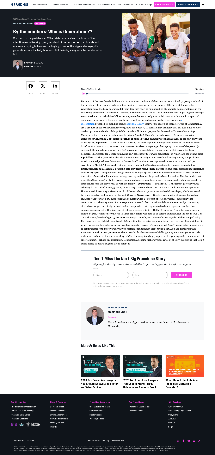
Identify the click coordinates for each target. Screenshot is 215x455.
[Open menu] (202, 5)
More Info (199, 89)
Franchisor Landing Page (139, 407)
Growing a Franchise (36, 19)
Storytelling (173, 415)
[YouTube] (188, 441)
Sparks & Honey (135, 123)
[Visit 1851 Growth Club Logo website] (36, 424)
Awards (53, 427)
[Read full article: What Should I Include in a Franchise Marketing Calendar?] (185, 366)
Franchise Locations (19, 419)
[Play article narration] (83, 94)
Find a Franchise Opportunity (23, 407)
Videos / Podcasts (97, 419)
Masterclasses (96, 415)
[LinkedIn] (194, 441)
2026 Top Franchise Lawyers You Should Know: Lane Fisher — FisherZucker (99, 383)
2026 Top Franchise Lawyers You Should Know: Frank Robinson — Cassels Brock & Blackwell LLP (141, 383)
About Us (172, 419)
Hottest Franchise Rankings (23, 411)
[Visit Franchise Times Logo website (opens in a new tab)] (21, 424)
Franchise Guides (97, 411)
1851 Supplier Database (100, 407)
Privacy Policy (93, 441)
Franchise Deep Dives (20, 415)
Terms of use (118, 441)
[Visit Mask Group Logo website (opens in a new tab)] (28, 424)
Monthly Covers (57, 423)
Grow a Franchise (188, 5)
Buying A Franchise (58, 415)
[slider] (87, 93)
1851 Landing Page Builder (179, 411)
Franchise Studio (136, 411)
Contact (142, 5)
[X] (199, 441)
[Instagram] (178, 441)
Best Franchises (57, 407)
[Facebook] (183, 441)
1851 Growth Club (175, 407)
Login (149, 5)
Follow (113, 317)
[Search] (137, 5)
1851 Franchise (19, 19)
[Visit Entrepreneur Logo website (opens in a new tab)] (14, 424)
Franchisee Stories (58, 411)
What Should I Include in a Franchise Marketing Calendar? (182, 383)
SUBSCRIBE (181, 275)
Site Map (106, 441)
